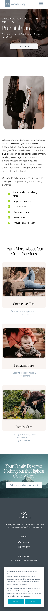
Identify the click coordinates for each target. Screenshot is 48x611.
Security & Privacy (24, 556)
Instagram (26, 547)
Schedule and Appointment (24, 485)
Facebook (26, 542)
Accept (15, 601)
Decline (32, 601)
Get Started (24, 46)
